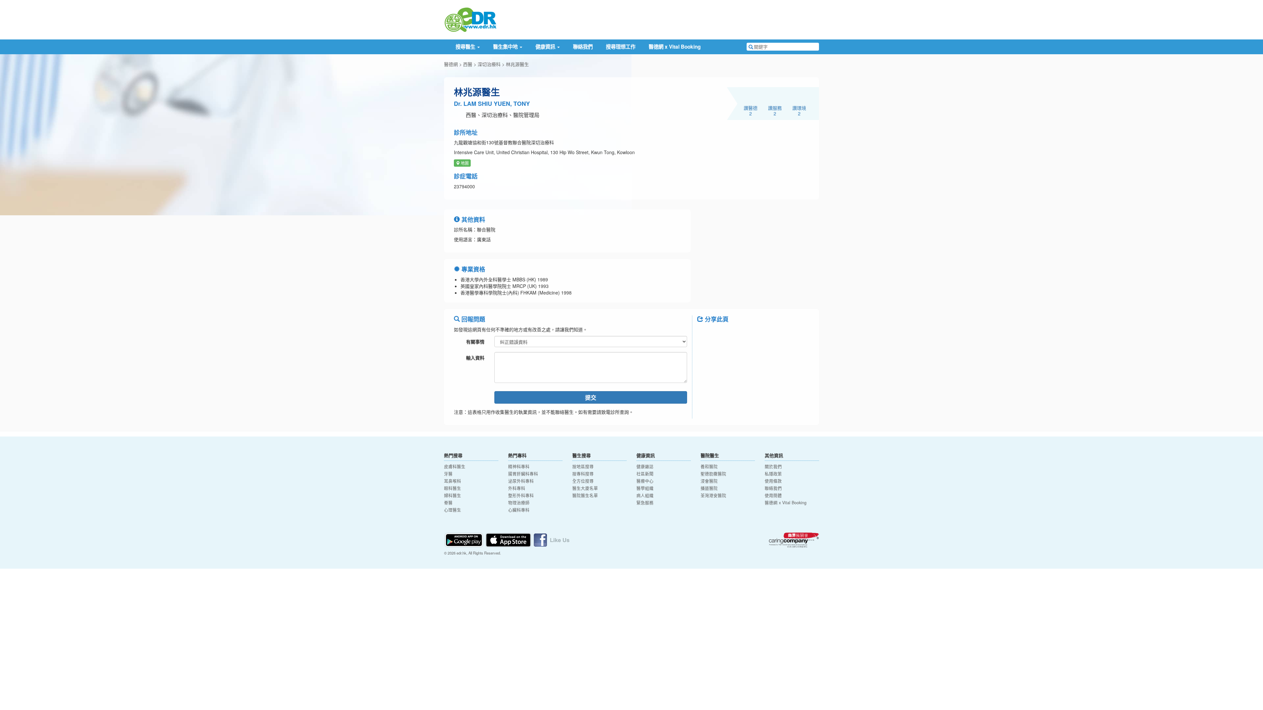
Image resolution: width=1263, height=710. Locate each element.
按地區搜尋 (583, 466)
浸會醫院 (709, 481)
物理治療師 (519, 503)
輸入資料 (475, 357)
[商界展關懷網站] (794, 540)
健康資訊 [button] (546, 46)
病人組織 (645, 495)
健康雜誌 (645, 466)
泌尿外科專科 (521, 481)
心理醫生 (452, 510)
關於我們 (773, 466)
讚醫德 (750, 110)
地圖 (464, 163)
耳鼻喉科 (452, 481)
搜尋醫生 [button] (466, 46)
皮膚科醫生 (454, 466)
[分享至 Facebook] (705, 334)
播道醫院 (709, 488)
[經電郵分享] (756, 334)
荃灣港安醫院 (713, 495)
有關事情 (475, 341)
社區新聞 (645, 474)
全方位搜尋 (583, 481)
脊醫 (448, 503)
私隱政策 (773, 474)
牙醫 (448, 474)
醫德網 (451, 64)
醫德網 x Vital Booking (675, 46)
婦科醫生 (452, 495)
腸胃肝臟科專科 (523, 474)
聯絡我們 (583, 46)
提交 (590, 397)
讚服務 (775, 110)
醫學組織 (645, 488)
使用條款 (773, 481)
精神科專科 (519, 466)
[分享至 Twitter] (722, 334)
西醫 (467, 64)
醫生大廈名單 (585, 488)
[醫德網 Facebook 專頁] (551, 539)
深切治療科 (489, 64)
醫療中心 (645, 481)
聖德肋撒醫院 (713, 474)
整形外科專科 (521, 495)
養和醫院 (709, 466)
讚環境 (799, 110)
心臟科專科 (519, 510)
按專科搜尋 (583, 474)
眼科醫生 (452, 488)
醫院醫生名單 (585, 495)
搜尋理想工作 (620, 46)
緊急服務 (645, 503)
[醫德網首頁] (470, 19)
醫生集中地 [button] (506, 46)
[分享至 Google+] (739, 334)
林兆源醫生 (517, 64)
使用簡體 (773, 495)
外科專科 (516, 488)
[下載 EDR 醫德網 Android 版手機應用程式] (464, 539)
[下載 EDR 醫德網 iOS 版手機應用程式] (509, 539)
